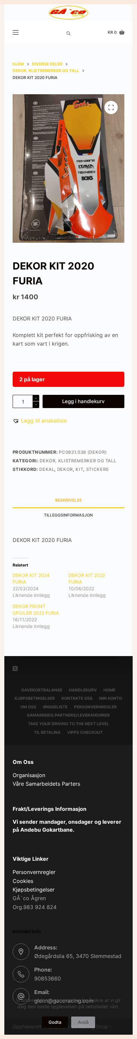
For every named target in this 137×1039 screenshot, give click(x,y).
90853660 (47, 978)
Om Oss (28, 706)
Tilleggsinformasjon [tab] (68, 515)
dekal (46, 469)
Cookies (23, 881)
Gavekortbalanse (41, 689)
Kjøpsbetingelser (35, 698)
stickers (97, 469)
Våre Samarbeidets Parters (46, 783)
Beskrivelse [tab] (68, 500)
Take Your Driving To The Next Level (68, 723)
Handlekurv (83, 689)
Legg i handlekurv (83, 401)
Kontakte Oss (77, 698)
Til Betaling (47, 732)
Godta (55, 1022)
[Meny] (16, 32)
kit (79, 469)
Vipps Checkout (85, 732)
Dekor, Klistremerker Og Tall (78, 460)
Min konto (110, 698)
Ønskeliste (55, 706)
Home (109, 689)
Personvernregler (95, 706)
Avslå (83, 1022)
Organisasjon (29, 775)
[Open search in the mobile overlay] (68, 32)
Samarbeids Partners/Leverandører (68, 715)
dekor (65, 469)
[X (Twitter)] (15, 668)
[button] (40, 420)
